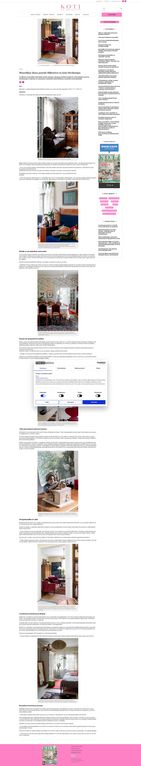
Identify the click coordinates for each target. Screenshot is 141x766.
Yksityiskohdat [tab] (61, 368)
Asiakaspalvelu (75, 748)
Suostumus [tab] (43, 368)
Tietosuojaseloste (76, 750)
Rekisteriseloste (76, 752)
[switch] (61, 395)
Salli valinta (70, 402)
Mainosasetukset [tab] (80, 368)
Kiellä (47, 402)
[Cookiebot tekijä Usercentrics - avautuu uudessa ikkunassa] (98, 363)
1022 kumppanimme (42, 378)
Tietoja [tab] (98, 368)
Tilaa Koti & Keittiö (76, 746)
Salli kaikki (94, 402)
